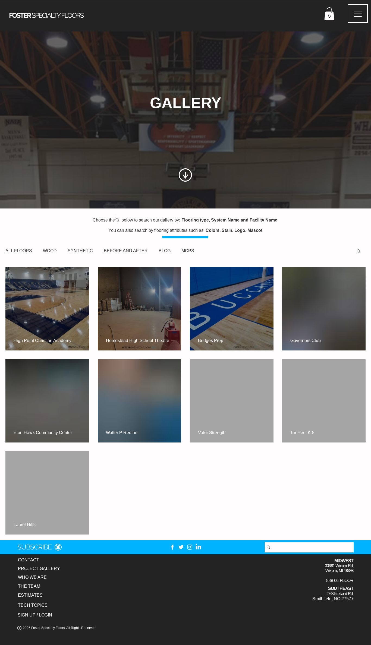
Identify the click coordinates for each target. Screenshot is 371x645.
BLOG (165, 250)
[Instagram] (189, 547)
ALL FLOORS (18, 250)
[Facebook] (172, 547)
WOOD (50, 250)
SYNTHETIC (80, 250)
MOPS (187, 250)
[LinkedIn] (198, 547)
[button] (329, 13)
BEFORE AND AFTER (126, 250)
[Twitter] (181, 547)
